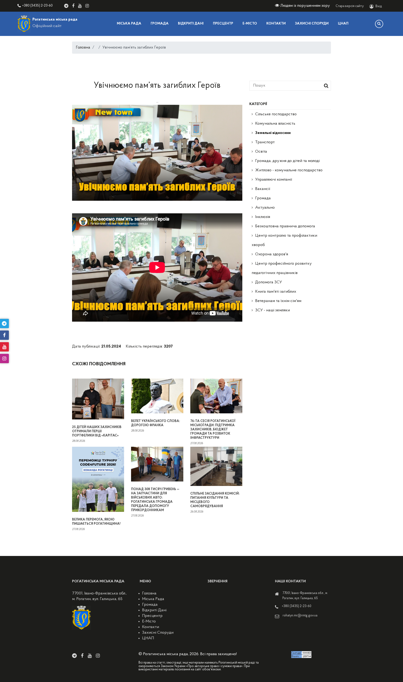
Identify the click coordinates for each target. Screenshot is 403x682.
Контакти (276, 23)
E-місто (250, 23)
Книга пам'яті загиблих (275, 292)
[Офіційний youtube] (79, 6)
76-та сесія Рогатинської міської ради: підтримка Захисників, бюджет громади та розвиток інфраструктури (212, 429)
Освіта (261, 152)
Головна (83, 48)
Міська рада (129, 23)
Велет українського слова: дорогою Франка (155, 423)
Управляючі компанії (273, 180)
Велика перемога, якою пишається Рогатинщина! (96, 522)
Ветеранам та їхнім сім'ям (278, 301)
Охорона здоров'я (271, 254)
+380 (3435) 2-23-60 (37, 5)
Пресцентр (223, 23)
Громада (160, 23)
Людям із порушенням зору (305, 6)
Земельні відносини (273, 133)
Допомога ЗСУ (268, 282)
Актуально (265, 208)
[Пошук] (379, 24)
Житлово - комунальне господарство (289, 170)
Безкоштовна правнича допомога (285, 226)
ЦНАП (343, 23)
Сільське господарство (276, 114)
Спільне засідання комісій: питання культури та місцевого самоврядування (215, 500)
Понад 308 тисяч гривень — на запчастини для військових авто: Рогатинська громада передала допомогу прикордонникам (155, 500)
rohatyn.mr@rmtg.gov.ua (300, 615)
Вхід (378, 6)
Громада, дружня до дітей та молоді (287, 161)
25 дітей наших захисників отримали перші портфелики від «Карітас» (97, 431)
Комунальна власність (275, 124)
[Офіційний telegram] (66, 6)
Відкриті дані (191, 23)
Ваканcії (262, 189)
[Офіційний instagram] (87, 6)
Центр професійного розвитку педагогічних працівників (282, 268)
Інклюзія (262, 217)
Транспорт (265, 142)
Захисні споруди (312, 23)
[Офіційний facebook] (73, 6)
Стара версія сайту (350, 6)
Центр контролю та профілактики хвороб (284, 240)
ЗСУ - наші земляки (272, 310)
